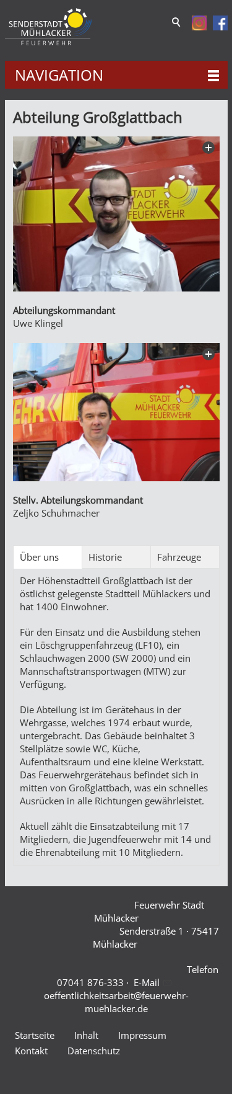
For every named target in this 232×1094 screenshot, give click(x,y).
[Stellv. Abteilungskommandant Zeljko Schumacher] (116, 412)
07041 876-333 (90, 982)
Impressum (142, 1035)
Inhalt (86, 1035)
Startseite (34, 1035)
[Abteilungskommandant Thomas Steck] (116, 214)
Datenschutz (93, 1050)
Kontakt (31, 1050)
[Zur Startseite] (48, 27)
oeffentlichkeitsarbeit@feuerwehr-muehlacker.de (116, 1002)
